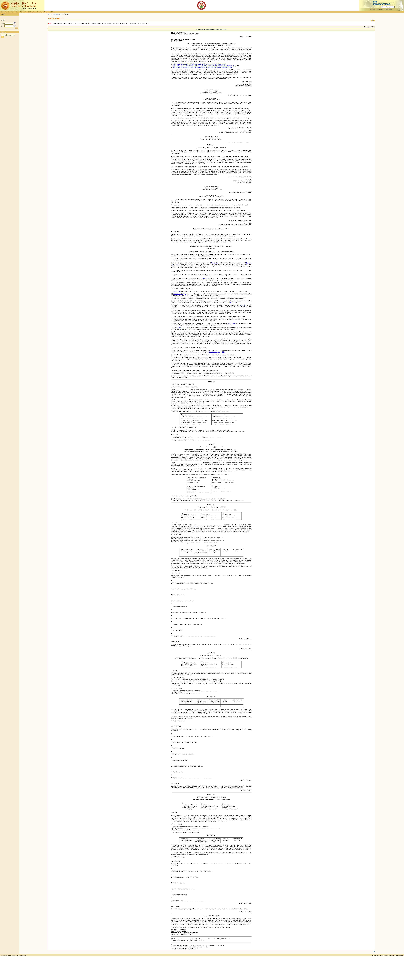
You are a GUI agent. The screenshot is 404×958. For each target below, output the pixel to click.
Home (49, 14)
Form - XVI (231, 323)
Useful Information (13, 12)
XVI (223, 352)
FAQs (21, 12)
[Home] (18, 10)
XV (219, 352)
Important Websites (49, 12)
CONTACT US (380, 9)
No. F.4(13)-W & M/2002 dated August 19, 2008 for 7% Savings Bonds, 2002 (199, 64)
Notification (58, 14)
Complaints (40, 12)
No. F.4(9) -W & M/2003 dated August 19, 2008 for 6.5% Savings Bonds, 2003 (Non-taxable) (204, 65)
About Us (3, 12)
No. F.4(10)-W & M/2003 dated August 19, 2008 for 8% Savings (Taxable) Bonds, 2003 (202, 67)
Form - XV (232, 302)
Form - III (214, 263)
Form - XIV (205, 278)
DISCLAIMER (388, 9)
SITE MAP (372, 9)
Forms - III (177, 294)
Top (374, 951)
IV (174, 264)
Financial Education (30, 12)
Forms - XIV (213, 352)
